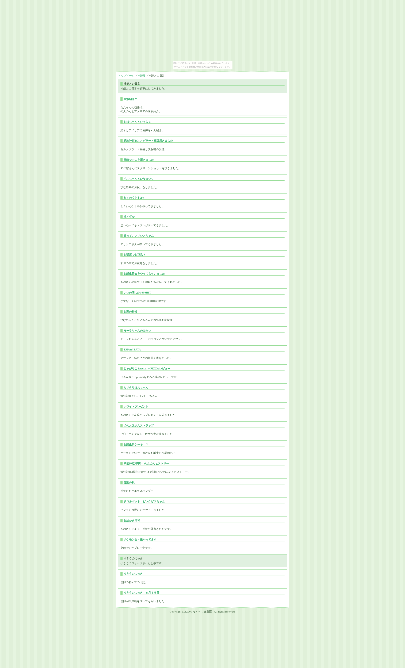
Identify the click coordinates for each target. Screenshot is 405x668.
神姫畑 (141, 75)
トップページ (126, 75)
